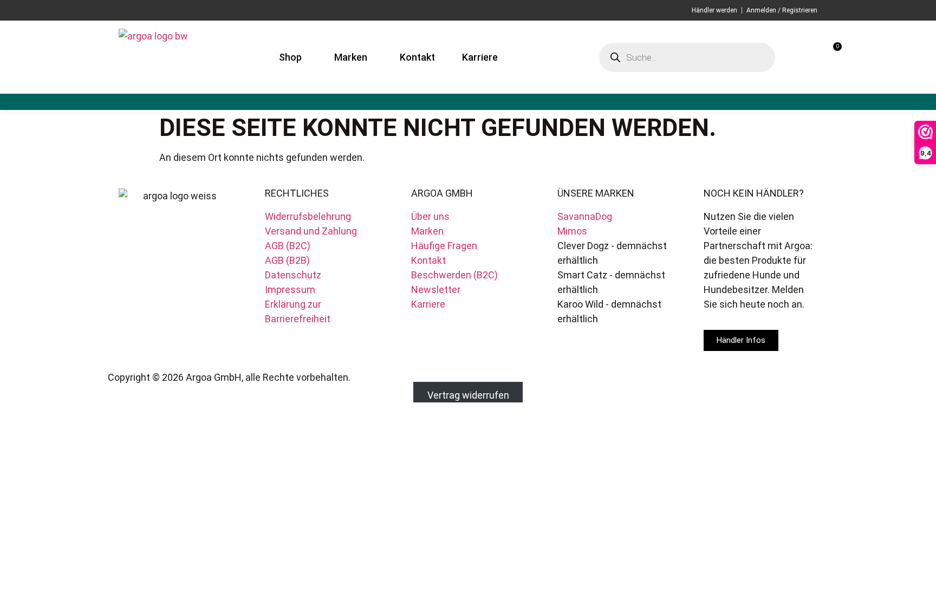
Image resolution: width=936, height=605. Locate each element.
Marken (350, 57)
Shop (290, 57)
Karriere (480, 57)
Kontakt (417, 57)
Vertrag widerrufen (468, 395)
